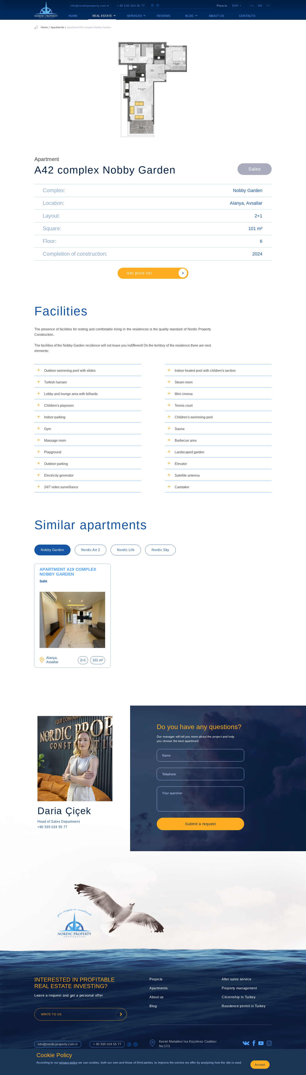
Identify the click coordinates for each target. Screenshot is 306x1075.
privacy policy (68, 1062)
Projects (156, 979)
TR (268, 5)
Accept (260, 1064)
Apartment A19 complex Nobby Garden (68, 571)
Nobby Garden (247, 190)
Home (72, 15)
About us (216, 15)
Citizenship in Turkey (238, 997)
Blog (153, 1006)
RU (252, 5)
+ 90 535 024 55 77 (131, 5)
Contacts (247, 15)
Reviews (163, 15)
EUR (235, 5)
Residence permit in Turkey (244, 1006)
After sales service (236, 979)
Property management (239, 988)
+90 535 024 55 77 (52, 827)
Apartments (57, 27)
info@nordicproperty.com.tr (89, 5)
